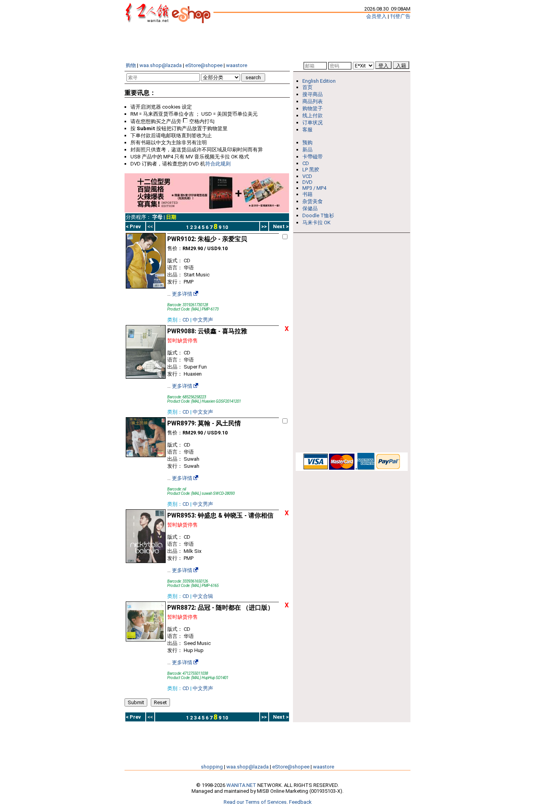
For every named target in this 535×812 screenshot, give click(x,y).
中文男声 (203, 320)
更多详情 (182, 294)
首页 (307, 87)
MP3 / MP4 (314, 188)
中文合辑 (203, 596)
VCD (307, 176)
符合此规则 (218, 164)
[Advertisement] (267, 42)
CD (186, 320)
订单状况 (312, 122)
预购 (307, 142)
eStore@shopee (203, 65)
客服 (307, 130)
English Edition (319, 81)
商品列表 (312, 101)
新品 (307, 150)
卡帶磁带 (312, 157)
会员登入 (376, 16)
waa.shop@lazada (160, 65)
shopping (212, 767)
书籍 (307, 194)
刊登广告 (400, 16)
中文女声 (203, 412)
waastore (236, 65)
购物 (131, 65)
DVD (307, 182)
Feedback (300, 802)
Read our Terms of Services (255, 802)
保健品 (310, 208)
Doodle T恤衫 (318, 215)
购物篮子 (312, 108)
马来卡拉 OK (316, 222)
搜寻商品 (312, 94)
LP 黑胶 (310, 170)
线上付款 (312, 115)
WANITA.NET (241, 785)
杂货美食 (312, 201)
